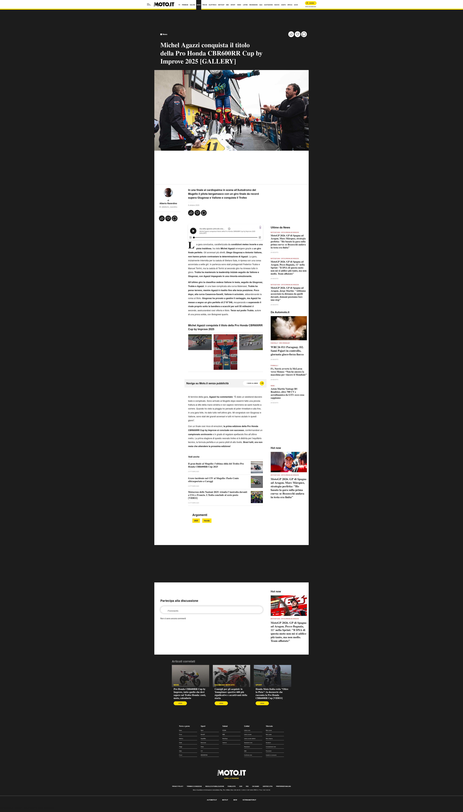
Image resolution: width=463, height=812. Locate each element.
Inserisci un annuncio (271, 755)
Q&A (245, 751)
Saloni (225, 726)
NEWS (176, 685)
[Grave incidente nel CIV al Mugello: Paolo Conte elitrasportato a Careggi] (257, 482)
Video (180, 751)
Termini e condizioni (194, 786)
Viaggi (180, 747)
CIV (202, 751)
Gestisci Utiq (267, 786)
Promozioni (268, 751)
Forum (180, 755)
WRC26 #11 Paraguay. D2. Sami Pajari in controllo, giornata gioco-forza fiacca (287, 350)
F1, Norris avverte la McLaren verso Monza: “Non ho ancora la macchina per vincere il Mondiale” (289, 371)
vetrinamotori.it (249, 800)
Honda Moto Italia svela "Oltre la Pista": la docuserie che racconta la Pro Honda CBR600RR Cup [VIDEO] (272, 693)
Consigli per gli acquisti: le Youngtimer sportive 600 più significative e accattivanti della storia (231, 693)
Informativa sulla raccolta (10, 807)
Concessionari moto (271, 747)
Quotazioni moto (248, 742)
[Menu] (148, 4)
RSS (247, 786)
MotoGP (203, 734)
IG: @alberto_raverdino (168, 207)
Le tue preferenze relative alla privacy (38, 807)
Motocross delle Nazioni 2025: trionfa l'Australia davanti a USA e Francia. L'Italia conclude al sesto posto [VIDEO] (217, 495)
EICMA (224, 730)
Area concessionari (310, 6)
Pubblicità (232, 786)
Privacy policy (177, 786)
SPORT (259, 685)
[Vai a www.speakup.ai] (260, 227)
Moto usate (269, 734)
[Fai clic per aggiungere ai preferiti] (297, 34)
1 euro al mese (252, 383)
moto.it (225, 800)
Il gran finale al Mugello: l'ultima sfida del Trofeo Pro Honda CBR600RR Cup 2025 (216, 465)
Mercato (269, 726)
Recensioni (247, 747)
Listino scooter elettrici (249, 738)
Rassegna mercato (225, 685)
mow (235, 800)
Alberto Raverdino (168, 203)
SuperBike (203, 738)
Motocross (203, 742)
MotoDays (225, 738)
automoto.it (212, 800)
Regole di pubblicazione (214, 786)
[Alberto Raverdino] (168, 192)
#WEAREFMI (204, 755)
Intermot (224, 742)
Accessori (268, 742)
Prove (180, 734)
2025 (196, 520)
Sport (203, 726)
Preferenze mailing (283, 786)
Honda (207, 520)
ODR (240, 786)
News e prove (184, 726)
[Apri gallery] (200, 342)
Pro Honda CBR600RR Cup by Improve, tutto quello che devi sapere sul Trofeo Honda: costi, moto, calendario (190, 693)
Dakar (202, 747)
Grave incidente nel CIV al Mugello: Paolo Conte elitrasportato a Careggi (213, 479)
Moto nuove (269, 730)
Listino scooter (248, 734)
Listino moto (247, 730)
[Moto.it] (164, 4)
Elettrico (181, 738)
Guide (180, 742)
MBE (223, 734)
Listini (246, 726)
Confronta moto (248, 755)
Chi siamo (255, 786)
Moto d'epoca (269, 738)
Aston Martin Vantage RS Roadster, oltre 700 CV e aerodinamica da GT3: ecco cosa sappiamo (287, 393)
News (165, 34)
